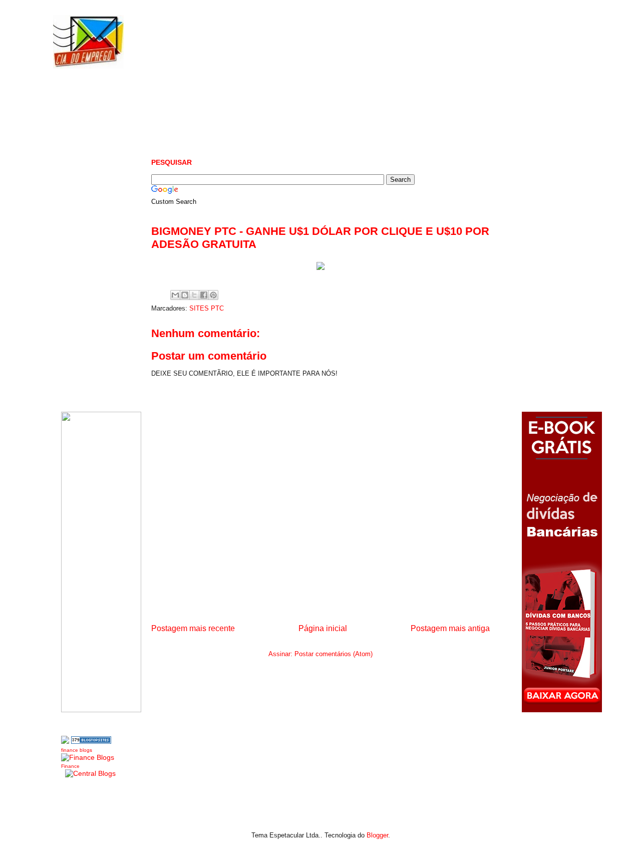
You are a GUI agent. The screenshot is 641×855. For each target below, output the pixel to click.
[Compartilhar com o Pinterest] (213, 295)
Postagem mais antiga (450, 628)
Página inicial (322, 628)
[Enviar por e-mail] (175, 295)
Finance (70, 766)
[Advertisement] (333, 110)
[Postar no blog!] (185, 295)
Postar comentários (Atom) (333, 654)
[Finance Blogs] (87, 757)
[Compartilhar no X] (194, 295)
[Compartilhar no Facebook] (204, 295)
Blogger (377, 835)
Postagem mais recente (193, 628)
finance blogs (76, 750)
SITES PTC (206, 308)
